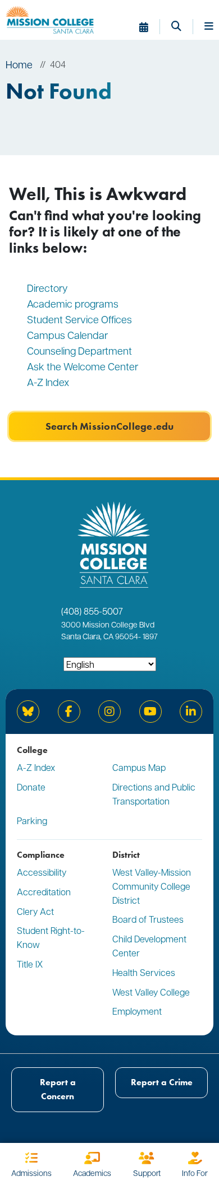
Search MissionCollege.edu (109, 426)
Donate (31, 787)
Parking (32, 820)
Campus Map (139, 767)
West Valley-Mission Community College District (151, 886)
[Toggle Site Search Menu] (182, 27)
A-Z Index (48, 381)
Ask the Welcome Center (82, 366)
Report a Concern (58, 1089)
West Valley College (151, 992)
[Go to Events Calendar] (149, 27)
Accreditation (44, 892)
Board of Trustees (148, 919)
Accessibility (41, 872)
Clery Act (35, 911)
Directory (47, 287)
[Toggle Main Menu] (208, 27)
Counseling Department (80, 350)
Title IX (30, 964)
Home (19, 64)
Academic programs (72, 303)
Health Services (143, 972)
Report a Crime (162, 1082)
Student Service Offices (79, 319)
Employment (137, 1011)
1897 (149, 636)
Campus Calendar (67, 334)
